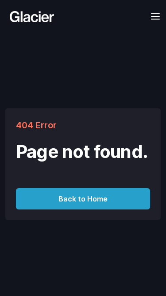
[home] (29, 16)
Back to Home (83, 198)
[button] (153, 16)
